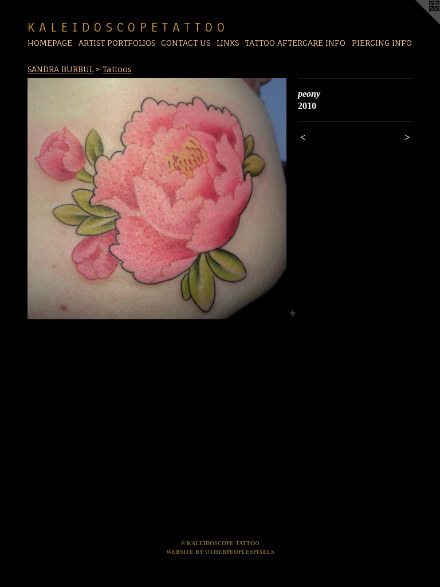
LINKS (228, 43)
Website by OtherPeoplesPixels (220, 552)
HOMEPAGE (50, 43)
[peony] (157, 198)
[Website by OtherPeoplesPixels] (417, 23)
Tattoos (117, 69)
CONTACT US (185, 43)
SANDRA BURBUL (60, 69)
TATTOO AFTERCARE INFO (295, 43)
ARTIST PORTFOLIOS (116, 43)
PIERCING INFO (382, 43)
